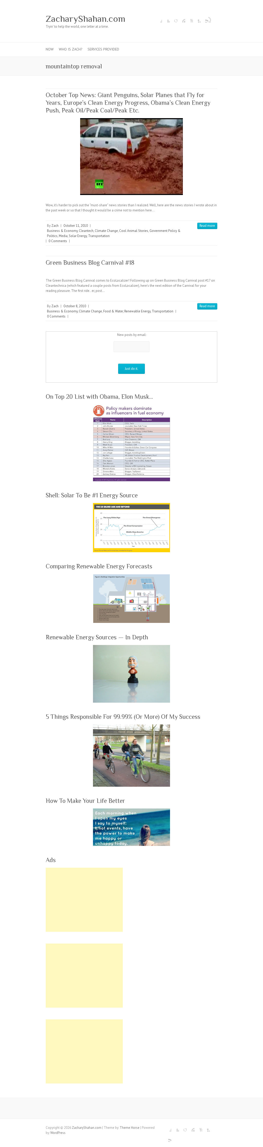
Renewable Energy (137, 311)
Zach (55, 225)
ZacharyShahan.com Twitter (166, 19)
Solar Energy (78, 236)
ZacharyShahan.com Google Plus (173, 19)
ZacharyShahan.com (85, 19)
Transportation (99, 236)
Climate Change (106, 231)
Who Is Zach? (70, 49)
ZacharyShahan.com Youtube (189, 19)
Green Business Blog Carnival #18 (90, 262)
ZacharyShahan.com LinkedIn (197, 19)
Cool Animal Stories (133, 231)
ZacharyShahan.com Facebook (158, 19)
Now (50, 49)
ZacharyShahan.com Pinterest (181, 19)
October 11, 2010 (75, 225)
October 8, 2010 (74, 306)
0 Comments (58, 241)
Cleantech (86, 231)
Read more (207, 225)
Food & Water (113, 311)
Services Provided (103, 49)
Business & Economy (62, 231)
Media (63, 236)
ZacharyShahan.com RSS (204, 19)
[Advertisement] (84, 900)
